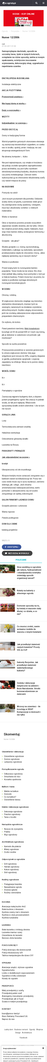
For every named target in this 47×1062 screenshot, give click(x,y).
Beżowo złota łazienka (12, 938)
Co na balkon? (10, 797)
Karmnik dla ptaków (12, 846)
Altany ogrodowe (11, 849)
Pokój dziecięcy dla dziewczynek (16, 950)
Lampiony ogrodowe (13, 762)
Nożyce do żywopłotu (13, 829)
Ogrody (5, 31)
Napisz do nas (8, 1019)
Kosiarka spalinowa (12, 779)
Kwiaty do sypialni (10, 978)
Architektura (27, 1033)
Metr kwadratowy (32, 328)
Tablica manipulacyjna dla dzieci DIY (17, 955)
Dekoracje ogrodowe (13, 811)
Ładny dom (8, 1030)
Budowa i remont (21, 1030)
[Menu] (43, 3)
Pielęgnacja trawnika (13, 884)
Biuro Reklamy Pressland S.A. (15, 1016)
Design (18, 1033)
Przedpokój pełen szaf (12, 993)
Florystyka (15, 31)
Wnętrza (39, 1030)
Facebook (23, 1038)
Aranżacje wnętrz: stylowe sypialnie (17, 967)
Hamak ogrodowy (11, 867)
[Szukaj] (36, 3)
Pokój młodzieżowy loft (12, 952)
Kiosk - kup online (23, 14)
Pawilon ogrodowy (12, 814)
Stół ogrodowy (10, 872)
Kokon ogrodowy (11, 869)
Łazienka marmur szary (12, 932)
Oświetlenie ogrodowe (14, 756)
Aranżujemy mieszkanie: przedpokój (17, 996)
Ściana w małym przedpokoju (14, 1001)
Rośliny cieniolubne (12, 892)
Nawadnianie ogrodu (13, 887)
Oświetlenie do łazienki (12, 935)
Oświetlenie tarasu (12, 799)
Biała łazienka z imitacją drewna (16, 929)
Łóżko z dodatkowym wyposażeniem (18, 973)
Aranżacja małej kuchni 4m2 (14, 906)
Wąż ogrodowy (10, 834)
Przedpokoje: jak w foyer (13, 999)
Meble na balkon (11, 791)
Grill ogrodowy (10, 864)
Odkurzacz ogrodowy (13, 774)
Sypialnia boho (8, 970)
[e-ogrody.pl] (9, 3)
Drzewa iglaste (10, 890)
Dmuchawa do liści (12, 776)
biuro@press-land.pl (11, 1013)
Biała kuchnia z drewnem (12, 909)
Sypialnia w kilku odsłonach (14, 976)
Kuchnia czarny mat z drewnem (15, 912)
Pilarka (7, 832)
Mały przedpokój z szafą (13, 990)
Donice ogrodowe (12, 759)
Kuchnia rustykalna (10, 918)
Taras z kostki (10, 817)
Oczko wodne (10, 852)
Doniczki (8, 794)
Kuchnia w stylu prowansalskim (15, 915)
